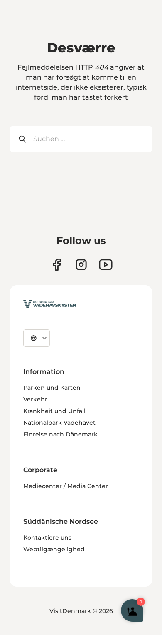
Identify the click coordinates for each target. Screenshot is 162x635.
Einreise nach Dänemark (60, 434)
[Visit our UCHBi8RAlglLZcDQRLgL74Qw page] (105, 264)
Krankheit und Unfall (54, 411)
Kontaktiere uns (47, 537)
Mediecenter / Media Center (65, 486)
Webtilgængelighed (54, 549)
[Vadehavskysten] (49, 304)
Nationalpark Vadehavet (59, 422)
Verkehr (35, 399)
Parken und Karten (52, 387)
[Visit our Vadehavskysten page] (56, 264)
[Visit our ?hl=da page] (81, 264)
